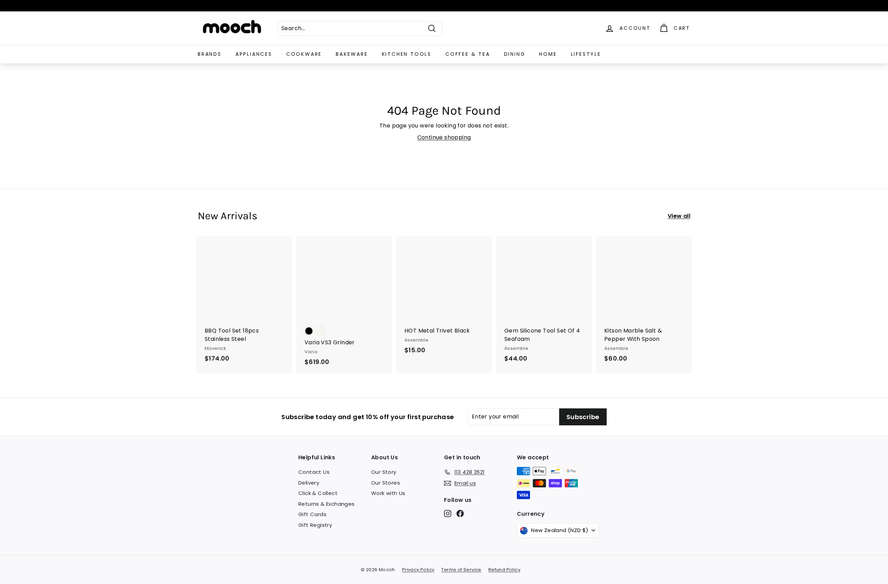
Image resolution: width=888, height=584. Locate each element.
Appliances (254, 54)
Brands (210, 54)
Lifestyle (586, 54)
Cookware (304, 54)
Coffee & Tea (467, 54)
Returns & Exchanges (326, 503)
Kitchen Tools (407, 54)
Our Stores (385, 482)
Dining (515, 54)
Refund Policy (504, 569)
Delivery (308, 482)
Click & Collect (318, 493)
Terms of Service (461, 569)
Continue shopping (444, 137)
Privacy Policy (418, 569)
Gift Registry (315, 525)
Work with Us (388, 493)
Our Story (383, 472)
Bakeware (352, 54)
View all (679, 216)
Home (548, 54)
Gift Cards (312, 514)
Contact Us (314, 472)
